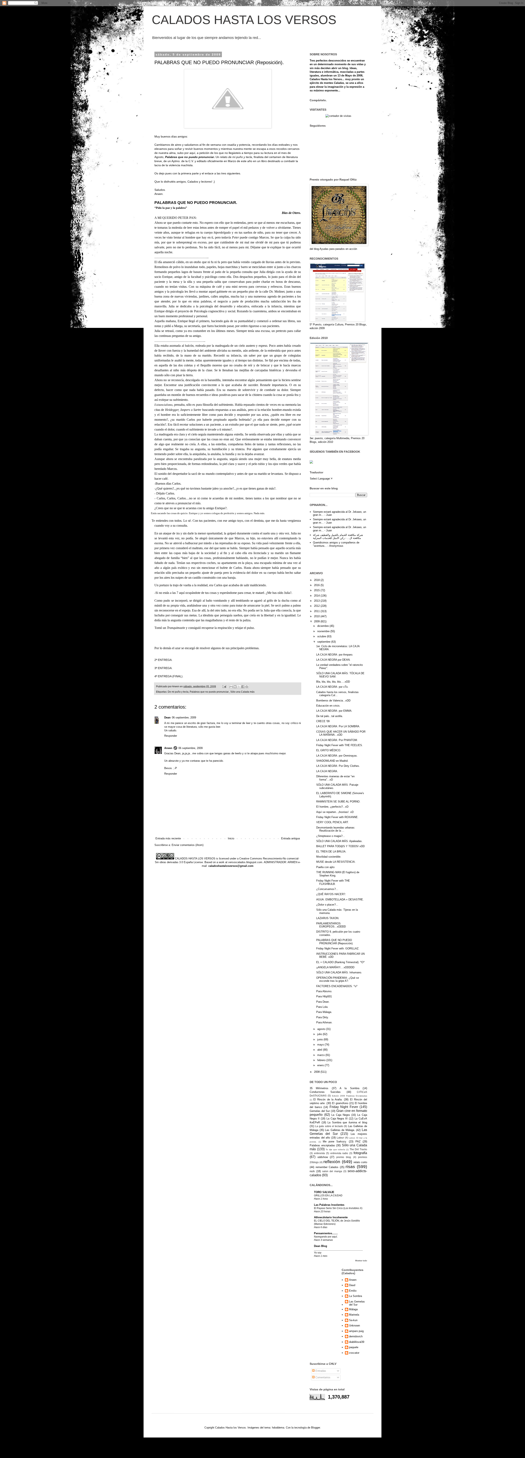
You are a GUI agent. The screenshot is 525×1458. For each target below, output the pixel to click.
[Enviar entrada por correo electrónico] (224, 686)
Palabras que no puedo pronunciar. (209, 691)
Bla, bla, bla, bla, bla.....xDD (333, 681)
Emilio (352, 1290)
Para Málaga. (324, 1012)
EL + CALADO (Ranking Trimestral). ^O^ (340, 962)
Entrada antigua (290, 838)
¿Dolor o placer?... (327, 904)
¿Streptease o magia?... (330, 836)
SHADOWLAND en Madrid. (332, 760)
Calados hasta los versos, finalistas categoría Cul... (337, 694)
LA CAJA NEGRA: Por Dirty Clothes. (338, 765)
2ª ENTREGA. (163, 659)
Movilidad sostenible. (328, 856)
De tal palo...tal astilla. (329, 716)
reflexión (331, 1161)
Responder (170, 735)
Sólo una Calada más (242, 691)
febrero (321, 1060)
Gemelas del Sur (320, 1111)
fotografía (360, 1153)
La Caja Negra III (337, 1118)
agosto (321, 1029)
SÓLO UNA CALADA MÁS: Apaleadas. (339, 841)
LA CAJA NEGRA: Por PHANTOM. (337, 740)
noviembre (323, 631)
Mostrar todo (361, 1260)
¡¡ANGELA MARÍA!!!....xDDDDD (335, 967)
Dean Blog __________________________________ (338, 1247)
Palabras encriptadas (322, 1145)
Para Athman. (324, 1022)
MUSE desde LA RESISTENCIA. (336, 861)
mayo (321, 1044)
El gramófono (340, 1103)
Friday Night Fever (344, 1107)
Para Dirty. (322, 1017)
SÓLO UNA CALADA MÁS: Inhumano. (339, 972)
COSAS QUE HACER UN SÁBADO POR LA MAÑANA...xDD (340, 733)
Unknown (354, 1325)
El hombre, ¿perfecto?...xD (332, 806)
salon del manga (332, 1171)
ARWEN (292, 862)
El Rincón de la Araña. (327, 1099)
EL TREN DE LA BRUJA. (331, 851)
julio (320, 1034)
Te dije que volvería (335, 1149)
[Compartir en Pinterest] (247, 687)
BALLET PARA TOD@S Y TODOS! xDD (340, 846)
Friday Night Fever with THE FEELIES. (339, 745)
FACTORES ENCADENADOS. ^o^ (336, 986)
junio (320, 1039)
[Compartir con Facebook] (243, 687)
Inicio (231, 838)
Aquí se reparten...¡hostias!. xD (335, 812)
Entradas (320, 1370)
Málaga (353, 1309)
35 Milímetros (319, 1088)
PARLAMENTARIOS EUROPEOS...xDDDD (331, 925)
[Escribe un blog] (235, 687)
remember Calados (327, 1167)
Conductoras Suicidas (325, 1091)
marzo (321, 1055)
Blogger (315, 1427)
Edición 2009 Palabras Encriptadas (349, 1096)
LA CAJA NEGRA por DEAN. (333, 659)
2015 (317, 590)
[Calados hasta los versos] (311, 462)
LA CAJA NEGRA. (327, 771)
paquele (353, 1347)
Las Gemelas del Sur (357, 1303)
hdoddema (278, 1427)
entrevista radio (339, 1153)
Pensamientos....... (326, 1233)
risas (350, 1166)
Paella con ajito (325, 867)
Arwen (168, 748)
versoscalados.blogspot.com (245, 862)
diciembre (323, 625)
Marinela (354, 1314)
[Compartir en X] (239, 687)
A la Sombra (349, 1088)
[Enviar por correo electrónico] (231, 687)
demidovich (356, 1336)
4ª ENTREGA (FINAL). (168, 676)
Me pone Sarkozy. (335, 1141)
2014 (317, 595)
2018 (317, 580)
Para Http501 (324, 996)
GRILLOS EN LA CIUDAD (328, 1195)
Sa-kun (353, 1320)
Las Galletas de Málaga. (340, 1130)
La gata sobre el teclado (329, 1126)
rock (312, 1171)
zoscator (354, 1352)
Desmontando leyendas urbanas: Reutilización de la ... (335, 829)
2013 (317, 600)
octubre (322, 636)
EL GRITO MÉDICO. (328, 750)
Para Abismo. (324, 991)
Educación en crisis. (328, 705)
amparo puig (356, 1331)
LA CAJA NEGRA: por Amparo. (334, 654)
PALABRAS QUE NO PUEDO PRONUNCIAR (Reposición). (334, 942)
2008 (317, 1071)
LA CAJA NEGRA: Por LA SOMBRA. (338, 726)
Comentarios (322, 1377)
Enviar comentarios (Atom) (187, 845)
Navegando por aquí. (326, 1236)
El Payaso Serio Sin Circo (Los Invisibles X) (338, 1208)
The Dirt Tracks (358, 1149)
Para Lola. (322, 1006)
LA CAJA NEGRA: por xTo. (332, 686)
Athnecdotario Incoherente (331, 1217)
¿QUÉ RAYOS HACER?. (331, 894)
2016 (317, 585)
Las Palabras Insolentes (329, 1204)
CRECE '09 (323, 721)
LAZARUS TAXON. (327, 918)
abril (320, 1049)
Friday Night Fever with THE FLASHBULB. (333, 882)
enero (321, 1065)
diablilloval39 (356, 1341)
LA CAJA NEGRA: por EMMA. (334, 710)
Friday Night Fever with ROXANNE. (337, 817)
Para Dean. (323, 1001)
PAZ (358, 1141)
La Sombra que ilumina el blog (347, 1122)
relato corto (360, 1162)
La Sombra (355, 1296)
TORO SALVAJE (324, 1192)
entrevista (319, 1153)
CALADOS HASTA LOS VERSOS (244, 20)
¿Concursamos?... (327, 889)
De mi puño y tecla (178, 691)
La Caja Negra (340, 1114)
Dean (167, 717)
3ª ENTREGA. (163, 668)
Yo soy (317, 1252)
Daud (352, 1285)
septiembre (324, 641)
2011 (317, 611)
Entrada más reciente (168, 838)
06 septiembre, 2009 (184, 717)
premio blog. (344, 1157)
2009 (317, 621)
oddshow (322, 1157)
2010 (317, 616)
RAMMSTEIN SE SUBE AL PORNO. (338, 801)
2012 (317, 605)
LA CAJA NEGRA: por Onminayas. (337, 755)
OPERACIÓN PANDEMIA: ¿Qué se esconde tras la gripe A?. (337, 979)
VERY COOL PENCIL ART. (332, 822)
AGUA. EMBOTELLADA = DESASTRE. (340, 899)
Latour (340, 1137)
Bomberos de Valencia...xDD (333, 700)
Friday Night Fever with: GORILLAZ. (337, 948)
